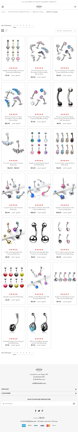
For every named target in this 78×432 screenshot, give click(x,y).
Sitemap (55, 421)
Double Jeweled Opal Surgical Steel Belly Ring (39, 164)
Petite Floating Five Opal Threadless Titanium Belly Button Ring (13, 118)
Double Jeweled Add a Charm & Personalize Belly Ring (13, 71)
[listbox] (69, 31)
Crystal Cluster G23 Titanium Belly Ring (13, 208)
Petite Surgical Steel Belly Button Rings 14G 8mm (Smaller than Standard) (64, 118)
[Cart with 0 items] (75, 6)
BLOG (41, 418)
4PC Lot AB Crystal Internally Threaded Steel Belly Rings (64, 253)
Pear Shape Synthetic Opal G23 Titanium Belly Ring (39, 208)
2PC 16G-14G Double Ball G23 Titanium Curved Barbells (39, 253)
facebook (36, 411)
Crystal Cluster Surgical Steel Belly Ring (64, 164)
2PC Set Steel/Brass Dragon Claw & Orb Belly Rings (39, 342)
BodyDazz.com (31, 421)
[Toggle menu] (2, 6)
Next (32, 25)
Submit (74, 404)
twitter (39, 411)
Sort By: (59, 31)
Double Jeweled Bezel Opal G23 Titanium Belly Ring (39, 297)
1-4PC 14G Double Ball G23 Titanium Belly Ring (13, 253)
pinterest (42, 411)
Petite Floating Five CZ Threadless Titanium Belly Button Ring (39, 72)
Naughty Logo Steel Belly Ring (13, 297)
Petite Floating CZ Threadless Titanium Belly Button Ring (65, 71)
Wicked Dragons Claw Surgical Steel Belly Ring (13, 342)
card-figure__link (13, 51)
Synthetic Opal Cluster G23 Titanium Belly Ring (65, 208)
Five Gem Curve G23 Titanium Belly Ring (13, 164)
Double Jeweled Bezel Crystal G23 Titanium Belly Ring (64, 297)
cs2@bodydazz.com (39, 383)
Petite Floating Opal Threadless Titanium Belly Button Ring (39, 117)
